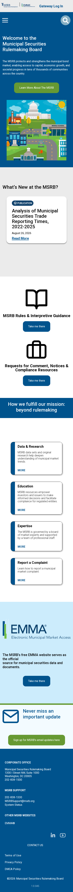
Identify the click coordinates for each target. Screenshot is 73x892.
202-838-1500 (13, 779)
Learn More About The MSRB (36, 87)
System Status (13, 804)
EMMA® (10, 823)
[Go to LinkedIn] (53, 835)
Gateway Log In (51, 6)
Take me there (36, 326)
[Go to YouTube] (63, 835)
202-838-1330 (13, 797)
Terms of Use (13, 855)
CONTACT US (35, 845)
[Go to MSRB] (9, 4)
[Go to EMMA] (28, 4)
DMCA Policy (13, 869)
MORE (21, 470)
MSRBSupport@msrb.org (19, 801)
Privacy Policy (13, 862)
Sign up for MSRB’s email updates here (36, 740)
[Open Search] (65, 20)
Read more (20, 238)
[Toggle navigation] (5, 20)
